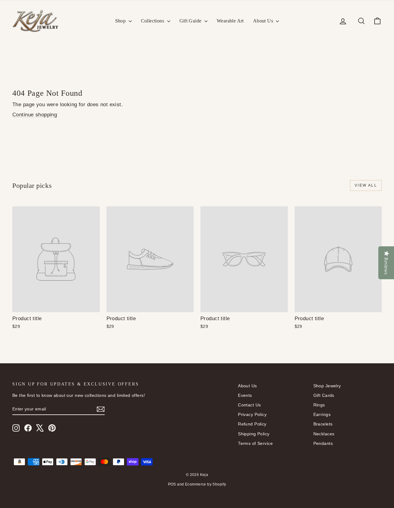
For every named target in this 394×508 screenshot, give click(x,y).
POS (172, 484)
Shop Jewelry (327, 385)
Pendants (323, 443)
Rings (319, 404)
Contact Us (249, 404)
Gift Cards (323, 395)
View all (366, 185)
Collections (153, 20)
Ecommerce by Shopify (205, 484)
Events (245, 395)
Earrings (322, 414)
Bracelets (323, 423)
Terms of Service (255, 443)
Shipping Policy (253, 433)
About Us (264, 20)
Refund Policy (252, 423)
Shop (121, 20)
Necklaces (324, 433)
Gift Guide (191, 20)
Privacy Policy (252, 414)
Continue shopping (34, 115)
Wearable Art (230, 20)
